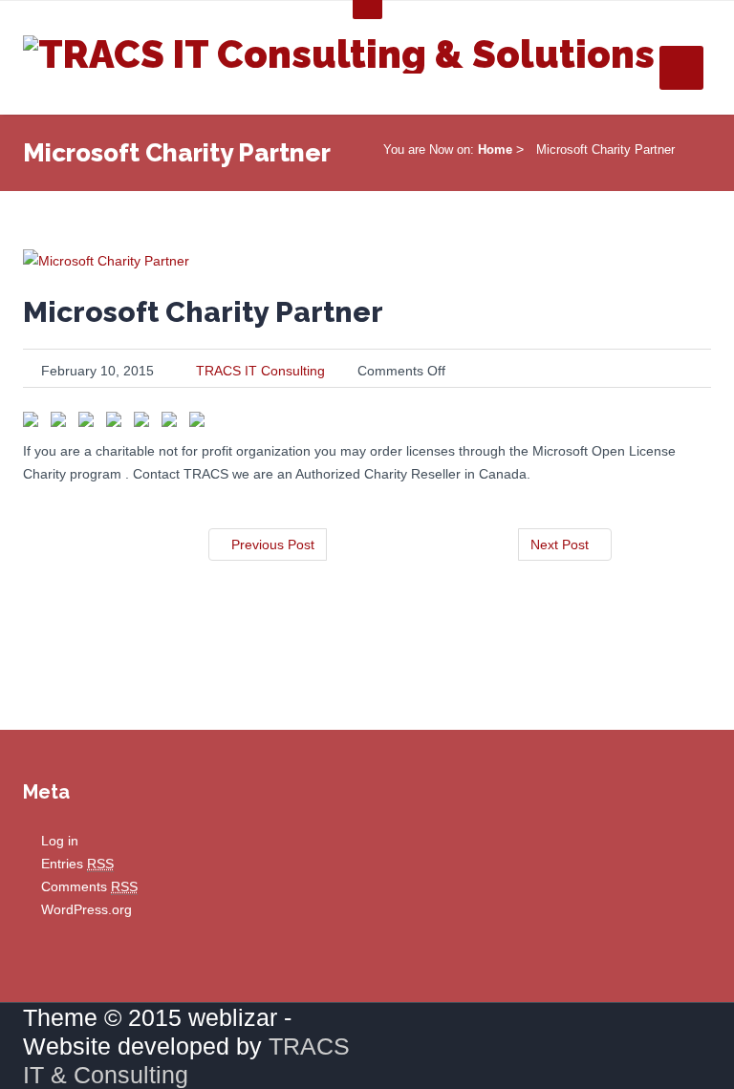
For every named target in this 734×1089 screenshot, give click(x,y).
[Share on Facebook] (34, 423)
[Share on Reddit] (117, 423)
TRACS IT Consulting (260, 370)
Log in (59, 840)
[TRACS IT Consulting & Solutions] (339, 50)
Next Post (559, 544)
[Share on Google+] (89, 423)
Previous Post (272, 544)
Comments (89, 886)
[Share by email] (200, 423)
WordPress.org (86, 909)
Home (495, 149)
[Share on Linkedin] (173, 423)
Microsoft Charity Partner (203, 312)
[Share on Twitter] (62, 423)
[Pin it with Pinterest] (145, 423)
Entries (77, 863)
